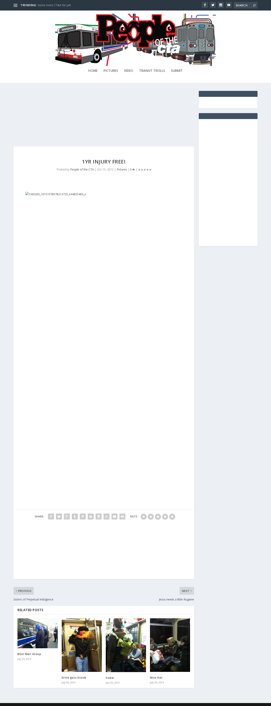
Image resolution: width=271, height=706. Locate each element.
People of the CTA (82, 169)
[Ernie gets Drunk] (82, 645)
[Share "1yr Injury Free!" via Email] (114, 516)
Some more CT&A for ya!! (54, 5)
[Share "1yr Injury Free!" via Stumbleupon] (107, 516)
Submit (177, 71)
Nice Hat (156, 677)
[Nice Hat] (170, 645)
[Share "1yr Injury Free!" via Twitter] (59, 516)
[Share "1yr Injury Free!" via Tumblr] (75, 516)
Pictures (111, 71)
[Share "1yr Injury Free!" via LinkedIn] (91, 516)
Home (93, 71)
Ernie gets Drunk (74, 677)
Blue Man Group (29, 654)
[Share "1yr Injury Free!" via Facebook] (51, 516)
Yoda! (110, 678)
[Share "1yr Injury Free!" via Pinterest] (83, 516)
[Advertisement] (103, 118)
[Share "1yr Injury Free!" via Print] (122, 516)
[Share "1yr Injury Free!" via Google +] (67, 516)
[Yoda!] (126, 645)
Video (128, 71)
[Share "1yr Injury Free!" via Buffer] (99, 516)
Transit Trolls (152, 71)
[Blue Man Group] (37, 633)
